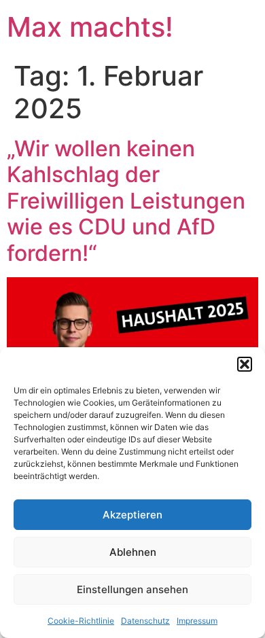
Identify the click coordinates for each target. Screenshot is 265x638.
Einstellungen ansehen (132, 589)
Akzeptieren (132, 514)
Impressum (197, 621)
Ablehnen (132, 552)
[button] (244, 364)
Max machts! (90, 26)
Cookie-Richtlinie (81, 621)
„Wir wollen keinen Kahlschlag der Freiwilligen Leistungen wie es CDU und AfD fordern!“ (126, 200)
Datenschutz (145, 621)
